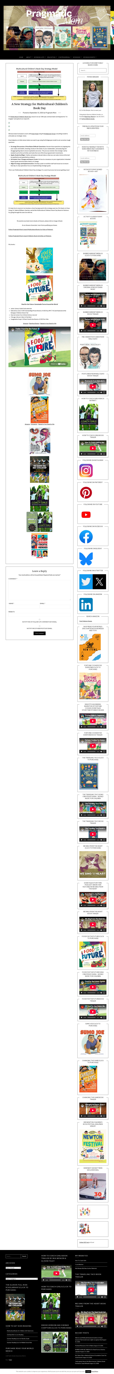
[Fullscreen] (104, 306)
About (28, 57)
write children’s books (88, 119)
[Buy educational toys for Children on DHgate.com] (84, 1215)
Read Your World (90, 116)
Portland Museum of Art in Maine (84, 1345)
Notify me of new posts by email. (39, 628)
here (10, 1359)
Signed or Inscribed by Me (48, 323)
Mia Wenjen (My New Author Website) (86, 1268)
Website (11, 612)
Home (21, 57)
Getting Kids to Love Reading (15, 1334)
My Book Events (89, 57)
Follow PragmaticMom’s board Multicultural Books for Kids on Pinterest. (30, 229)
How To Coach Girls (80, 1260)
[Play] (82, 306)
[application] (92, 300)
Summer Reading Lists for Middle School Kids (19, 1342)
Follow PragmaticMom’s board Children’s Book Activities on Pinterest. (29, 236)
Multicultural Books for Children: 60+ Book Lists (20, 1331)
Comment (12, 579)
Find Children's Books (85, 621)
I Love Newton (79, 1264)
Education (51, 57)
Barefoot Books (34, 323)
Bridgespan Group (49, 133)
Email (42, 603)
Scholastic (34, 424)
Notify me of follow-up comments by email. (39, 622)
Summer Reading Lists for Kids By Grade (18, 1338)
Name (11, 603)
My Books (76, 57)
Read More (94, 1371)
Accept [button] (88, 1371)
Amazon (25, 323)
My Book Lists (39, 57)
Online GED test (84, 1242)
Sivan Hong (34, 133)
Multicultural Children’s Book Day (20, 116)
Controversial (64, 57)
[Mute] (101, 306)
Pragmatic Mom (51, 113)
